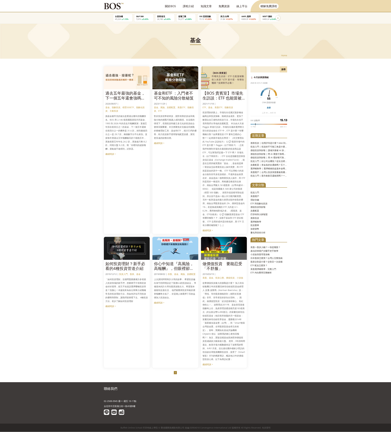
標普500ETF (128, 107)
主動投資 (114, 110)
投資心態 (219, 277)
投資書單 (254, 225)
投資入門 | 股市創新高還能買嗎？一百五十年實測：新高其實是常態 (282, 175)
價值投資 (230, 277)
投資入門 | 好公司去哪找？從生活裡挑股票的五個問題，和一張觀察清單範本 (286, 161)
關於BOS (170, 6)
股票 (132, 274)
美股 (205, 277)
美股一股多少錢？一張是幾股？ (265, 247)
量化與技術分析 (257, 232)
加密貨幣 (254, 228)
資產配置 (171, 107)
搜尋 (283, 69)
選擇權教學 (255, 221)
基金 (107, 107)
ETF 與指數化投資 (258, 203)
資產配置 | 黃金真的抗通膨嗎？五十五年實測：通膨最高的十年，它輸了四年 (286, 164)
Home (284, 55)
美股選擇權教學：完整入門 (263, 269)
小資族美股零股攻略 (260, 254)
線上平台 (241, 6)
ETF (160, 110)
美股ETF (181, 107)
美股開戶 (254, 196)
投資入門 (123, 274)
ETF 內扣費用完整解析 (261, 272)
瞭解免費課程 (269, 6)
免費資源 (224, 6)
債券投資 (254, 218)
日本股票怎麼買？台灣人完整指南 (266, 258)
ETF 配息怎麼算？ (258, 265)
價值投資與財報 (257, 207)
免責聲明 (266, 427)
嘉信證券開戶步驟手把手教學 (264, 250)
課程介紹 (188, 6)
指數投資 (116, 107)
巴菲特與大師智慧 (259, 214)
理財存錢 (254, 199)
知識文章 (206, 6)
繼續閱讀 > (110, 154)
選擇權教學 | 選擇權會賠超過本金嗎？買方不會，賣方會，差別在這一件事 (285, 168)
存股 (170, 274)
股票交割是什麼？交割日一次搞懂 (266, 261)
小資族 (240, 277)
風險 (162, 107)
